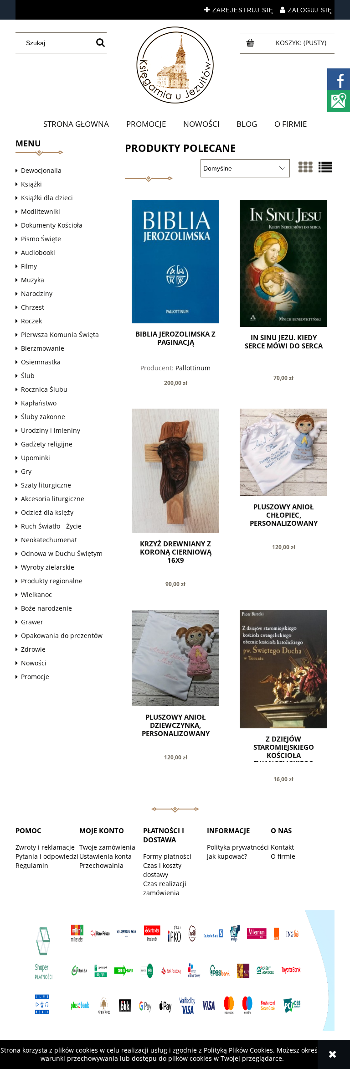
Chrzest (32, 307)
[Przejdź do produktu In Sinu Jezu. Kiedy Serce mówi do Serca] (283, 263)
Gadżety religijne (46, 444)
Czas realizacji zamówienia (164, 888)
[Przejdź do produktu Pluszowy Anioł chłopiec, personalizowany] (283, 452)
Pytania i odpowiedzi (46, 856)
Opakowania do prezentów (62, 635)
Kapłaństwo (39, 403)
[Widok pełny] (325, 167)
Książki (31, 184)
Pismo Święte (41, 238)
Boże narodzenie (46, 608)
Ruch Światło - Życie (51, 526)
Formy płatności (167, 856)
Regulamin (31, 865)
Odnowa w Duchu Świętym (62, 553)
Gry (26, 471)
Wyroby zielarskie (47, 567)
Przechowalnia (101, 865)
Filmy (29, 266)
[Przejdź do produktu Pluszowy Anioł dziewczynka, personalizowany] (175, 658)
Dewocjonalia (41, 170)
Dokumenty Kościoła (51, 225)
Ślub (28, 375)
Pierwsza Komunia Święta (60, 334)
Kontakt (282, 847)
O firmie (283, 856)
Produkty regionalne (51, 580)
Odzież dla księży (47, 512)
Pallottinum (193, 367)
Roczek (31, 321)
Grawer (32, 622)
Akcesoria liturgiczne (52, 498)
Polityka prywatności (238, 847)
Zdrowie (33, 649)
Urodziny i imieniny (50, 430)
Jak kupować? (227, 856)
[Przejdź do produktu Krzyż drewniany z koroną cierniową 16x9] (175, 471)
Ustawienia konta (105, 856)
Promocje (35, 676)
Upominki (35, 457)
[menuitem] (76, 124)
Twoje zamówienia (107, 847)
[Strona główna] (175, 65)
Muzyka (32, 279)
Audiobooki (38, 252)
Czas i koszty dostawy (162, 870)
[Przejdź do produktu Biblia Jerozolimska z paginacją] (175, 261)
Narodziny (36, 293)
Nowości (33, 663)
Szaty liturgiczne (46, 485)
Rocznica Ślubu (44, 389)
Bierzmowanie (42, 348)
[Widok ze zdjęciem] (305, 167)
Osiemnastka (41, 362)
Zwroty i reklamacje (45, 847)
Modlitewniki (40, 211)
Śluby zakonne (43, 416)
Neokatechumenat (49, 539)
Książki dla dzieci (47, 197)
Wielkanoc (36, 594)
